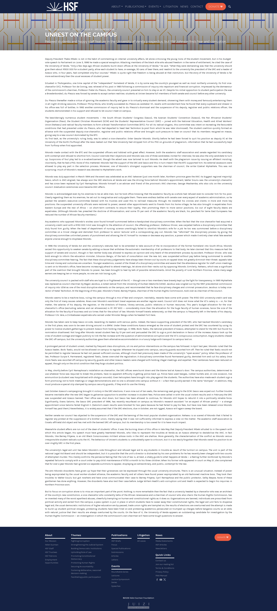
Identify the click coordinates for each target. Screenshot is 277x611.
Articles (115, 556)
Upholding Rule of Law (81, 552)
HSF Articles (161, 545)
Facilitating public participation (86, 577)
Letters (114, 560)
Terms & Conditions (165, 568)
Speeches (115, 586)
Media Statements (164, 541)
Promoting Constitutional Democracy (83, 557)
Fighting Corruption (80, 541)
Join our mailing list (165, 564)
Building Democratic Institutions (86, 548)
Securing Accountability (82, 566)
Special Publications (121, 548)
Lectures (115, 575)
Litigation (170, 6)
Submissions (117, 552)
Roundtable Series (119, 572)
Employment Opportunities (51, 561)
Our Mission (50, 541)
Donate (214, 6)
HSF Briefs (116, 541)
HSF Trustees (51, 552)
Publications (134, 6)
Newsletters (161, 548)
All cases (141, 541)
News (184, 6)
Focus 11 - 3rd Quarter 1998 (98, 29)
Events (154, 6)
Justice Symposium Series (120, 581)
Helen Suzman (51, 545)
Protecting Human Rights (83, 563)
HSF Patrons (51, 556)
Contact (197, 6)
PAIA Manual (161, 575)
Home (48, 29)
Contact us (161, 560)
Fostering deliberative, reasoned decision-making (86, 572)
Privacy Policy (162, 572)
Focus (76, 29)
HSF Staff (49, 548)
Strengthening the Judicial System (87, 545)
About (116, 6)
